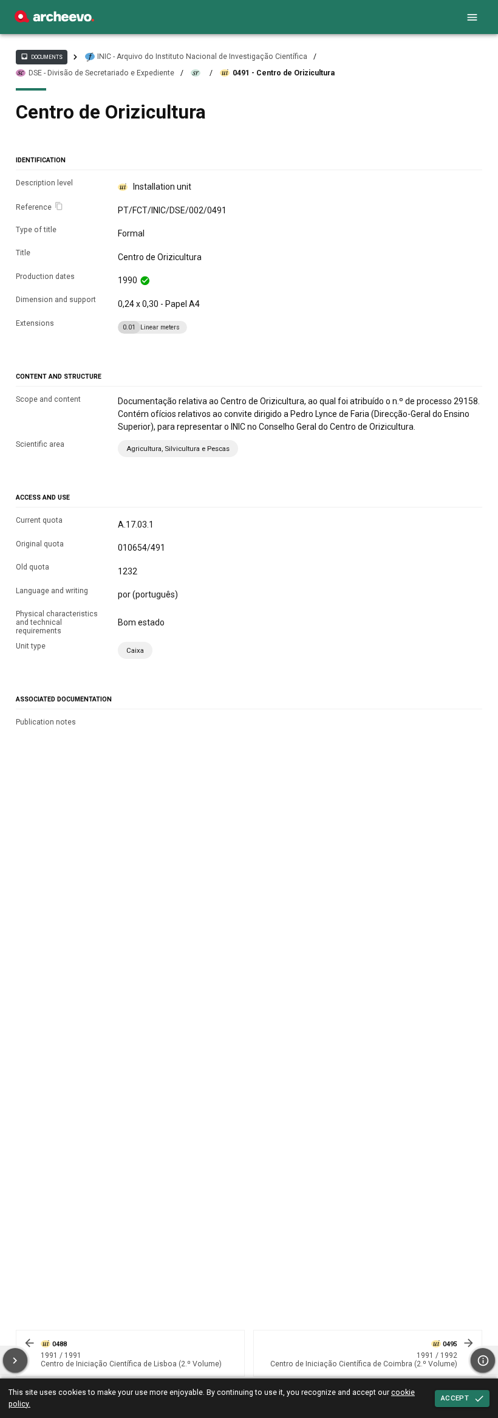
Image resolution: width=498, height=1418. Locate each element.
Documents (41, 56)
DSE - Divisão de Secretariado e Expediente (101, 73)
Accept (455, 1398)
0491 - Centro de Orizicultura (284, 73)
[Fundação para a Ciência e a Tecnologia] (54, 19)
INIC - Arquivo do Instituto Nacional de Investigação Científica (202, 56)
